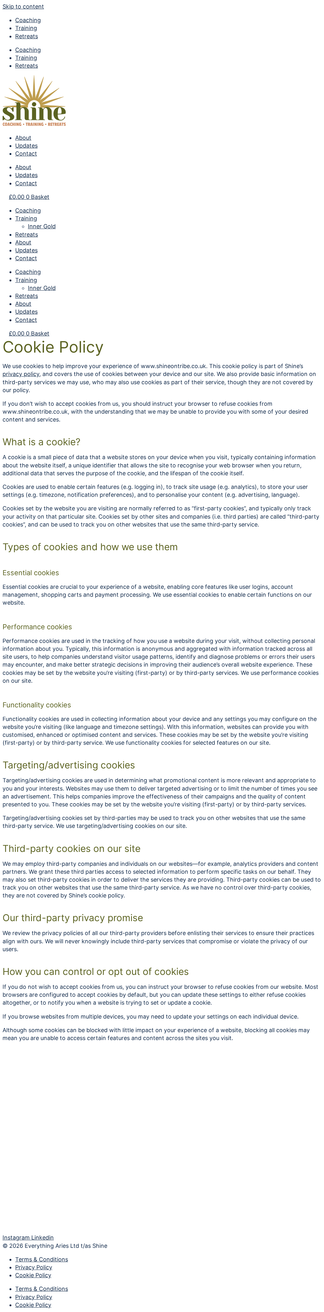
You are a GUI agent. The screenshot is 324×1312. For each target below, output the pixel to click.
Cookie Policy (33, 1275)
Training (26, 28)
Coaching (28, 20)
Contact (26, 153)
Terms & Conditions (41, 1259)
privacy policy (21, 374)
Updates (26, 145)
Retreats (26, 36)
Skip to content (23, 6)
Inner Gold (42, 226)
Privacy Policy (33, 1267)
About (23, 137)
